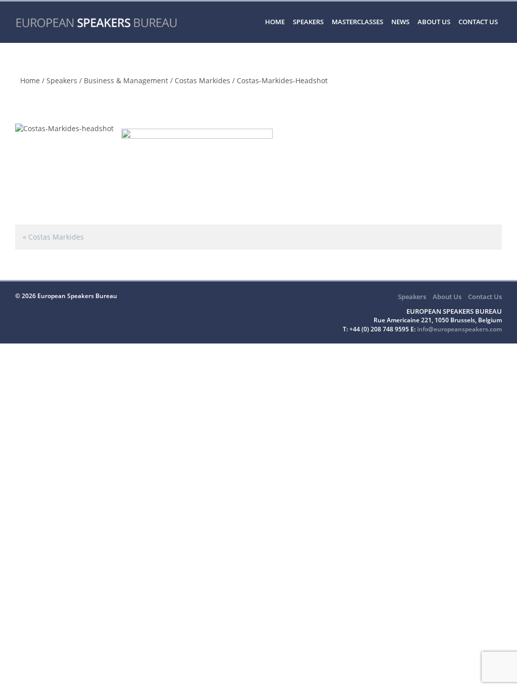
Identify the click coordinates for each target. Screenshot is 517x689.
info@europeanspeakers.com (459, 329)
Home (275, 21)
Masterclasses (357, 21)
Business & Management (126, 80)
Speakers (308, 21)
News (400, 21)
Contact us (478, 21)
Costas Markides (202, 80)
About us (434, 21)
